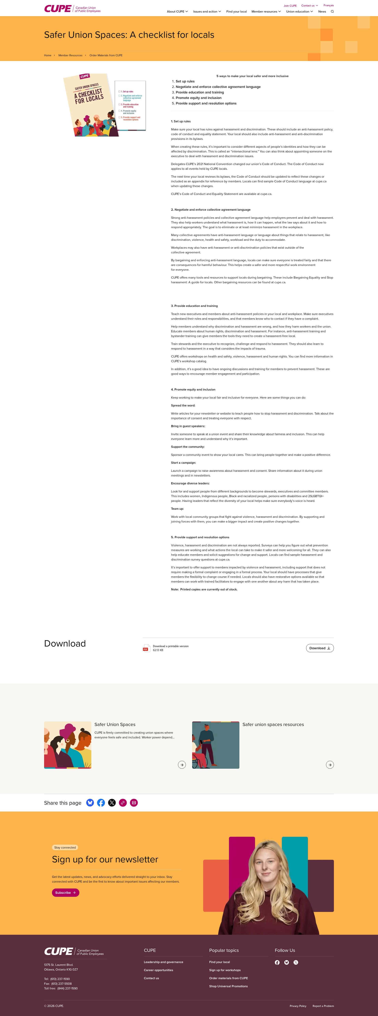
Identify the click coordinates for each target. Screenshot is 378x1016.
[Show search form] (332, 11)
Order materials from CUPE (228, 978)
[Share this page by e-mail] (134, 803)
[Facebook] (277, 962)
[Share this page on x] (112, 803)
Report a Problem (323, 1006)
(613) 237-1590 (60, 979)
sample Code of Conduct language (287, 181)
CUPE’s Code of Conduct (188, 194)
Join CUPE (290, 6)
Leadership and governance (163, 962)
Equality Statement (225, 194)
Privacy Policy (298, 1006)
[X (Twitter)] (296, 962)
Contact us (151, 978)
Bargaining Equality (307, 277)
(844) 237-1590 (67, 988)
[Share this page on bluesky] (90, 803)
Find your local (236, 11)
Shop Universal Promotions (228, 986)
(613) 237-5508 (61, 983)
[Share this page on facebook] (101, 803)
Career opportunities (158, 970)
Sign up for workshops (225, 970)
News (322, 11)
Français (329, 5)
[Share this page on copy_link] (123, 803)
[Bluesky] (286, 962)
